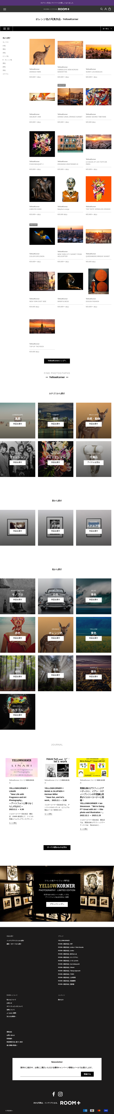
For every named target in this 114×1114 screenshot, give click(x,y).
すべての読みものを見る (57, 847)
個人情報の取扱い (12, 1045)
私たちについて (11, 999)
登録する (87, 1074)
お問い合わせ (11, 1035)
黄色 (4, 63)
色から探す (6, 38)
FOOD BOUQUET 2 (36, 164)
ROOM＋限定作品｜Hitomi (66, 967)
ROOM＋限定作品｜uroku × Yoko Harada (70, 947)
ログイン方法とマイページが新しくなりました (57, 3)
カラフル (5, 74)
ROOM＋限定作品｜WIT (65, 944)
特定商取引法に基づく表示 (15, 1042)
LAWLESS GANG (35, 209)
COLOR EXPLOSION (36, 256)
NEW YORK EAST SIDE (37, 301)
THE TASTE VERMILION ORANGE (98, 209)
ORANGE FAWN (35, 72)
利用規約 (9, 1038)
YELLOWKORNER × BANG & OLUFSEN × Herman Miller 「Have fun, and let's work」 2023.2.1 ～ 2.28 (56, 794)
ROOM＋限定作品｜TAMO (66, 974)
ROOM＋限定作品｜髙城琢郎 (67, 981)
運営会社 (9, 1032)
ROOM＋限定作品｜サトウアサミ (68, 957)
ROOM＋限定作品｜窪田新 (66, 984)
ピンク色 (5, 56)
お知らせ (9, 1003)
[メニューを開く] (4, 9)
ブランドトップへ (57, 904)
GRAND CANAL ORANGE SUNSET (70, 117)
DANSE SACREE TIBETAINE (96, 117)
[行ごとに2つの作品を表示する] (5, 29)
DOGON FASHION (92, 301)
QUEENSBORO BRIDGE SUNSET (98, 256)
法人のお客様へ (11, 1016)
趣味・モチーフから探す (14, 944)
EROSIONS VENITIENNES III (68, 164)
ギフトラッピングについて (15, 1006)
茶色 (4, 70)
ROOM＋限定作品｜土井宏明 (67, 977)
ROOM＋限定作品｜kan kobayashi (68, 964)
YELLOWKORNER (64, 940)
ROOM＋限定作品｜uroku (66, 950)
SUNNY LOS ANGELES (94, 72)
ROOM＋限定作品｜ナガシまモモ (68, 961)
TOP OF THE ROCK (36, 346)
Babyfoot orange (63, 209)
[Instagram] (60, 1094)
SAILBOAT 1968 (35, 117)
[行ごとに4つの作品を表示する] (8, 29)
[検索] (101, 9)
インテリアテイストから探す (15, 940)
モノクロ (5, 42)
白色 (4, 46)
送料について (11, 1010)
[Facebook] (53, 1094)
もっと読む (13, 823)
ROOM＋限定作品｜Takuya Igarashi (69, 971)
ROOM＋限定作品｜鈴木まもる (67, 954)
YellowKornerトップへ (57, 361)
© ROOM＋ (9, 1111)
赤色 (4, 53)
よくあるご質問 (11, 1013)
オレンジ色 (8, 60)
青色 (4, 49)
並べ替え (106, 29)
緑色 (4, 67)
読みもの (60, 999)
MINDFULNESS (63, 301)
